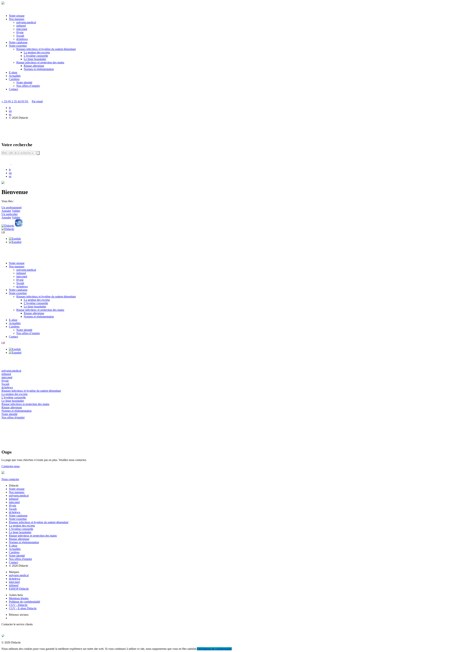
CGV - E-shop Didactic (23, 608)
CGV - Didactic (18, 605)
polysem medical (19, 575)
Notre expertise (18, 45)
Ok (199, 648)
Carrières (14, 79)
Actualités (15, 75)
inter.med (21, 29)
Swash (20, 35)
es (10, 114)
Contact (13, 89)
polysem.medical (26, 22)
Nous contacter (10, 479)
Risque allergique (34, 65)
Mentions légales (19, 598)
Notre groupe (16, 15)
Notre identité (24, 82)
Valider (16, 210)
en (10, 111)
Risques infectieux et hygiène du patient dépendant (46, 49)
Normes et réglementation (39, 69)
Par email (37, 101)
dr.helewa (22, 39)
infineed (21, 25)
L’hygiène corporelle (36, 55)
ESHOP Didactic (19, 588)
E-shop (13, 72)
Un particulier (9, 214)
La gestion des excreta (37, 52)
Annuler (6, 210)
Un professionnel (11, 207)
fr (10, 107)
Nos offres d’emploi (28, 85)
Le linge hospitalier (35, 59)
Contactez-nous (10, 466)
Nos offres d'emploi (20, 559)
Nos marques (16, 19)
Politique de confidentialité (24, 601)
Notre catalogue (18, 42)
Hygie (20, 32)
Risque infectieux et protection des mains (40, 62)
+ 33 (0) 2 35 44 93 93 (15, 101)
